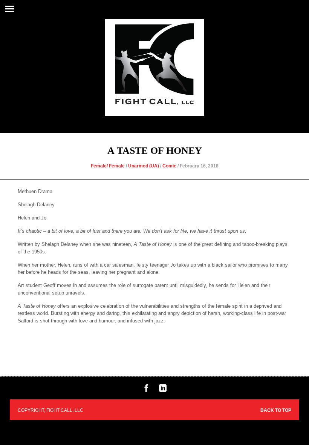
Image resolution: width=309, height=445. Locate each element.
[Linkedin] (163, 390)
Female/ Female (108, 166)
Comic (169, 166)
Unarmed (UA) (143, 166)
